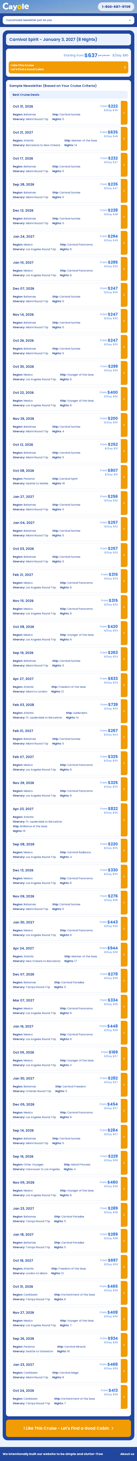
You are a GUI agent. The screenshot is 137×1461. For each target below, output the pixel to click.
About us (127, 1454)
